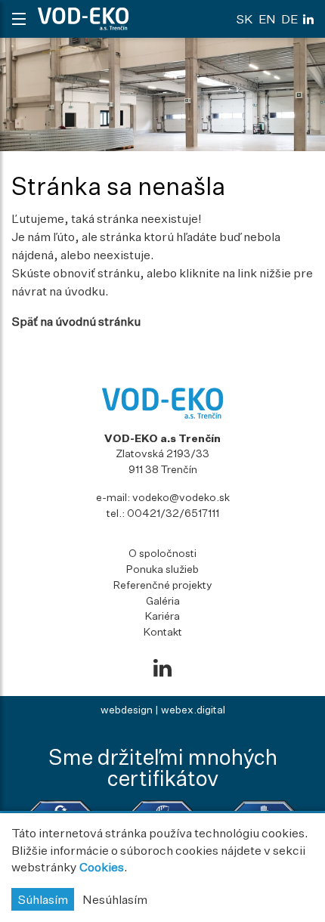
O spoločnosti (162, 552)
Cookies (101, 866)
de (289, 18)
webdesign (127, 709)
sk (244, 18)
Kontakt (163, 631)
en (267, 18)
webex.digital (193, 709)
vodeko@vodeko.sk (181, 496)
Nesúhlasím (114, 899)
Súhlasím (42, 899)
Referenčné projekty (162, 584)
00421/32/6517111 (173, 512)
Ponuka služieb (162, 568)
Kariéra (162, 615)
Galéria (163, 600)
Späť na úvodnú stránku (76, 321)
